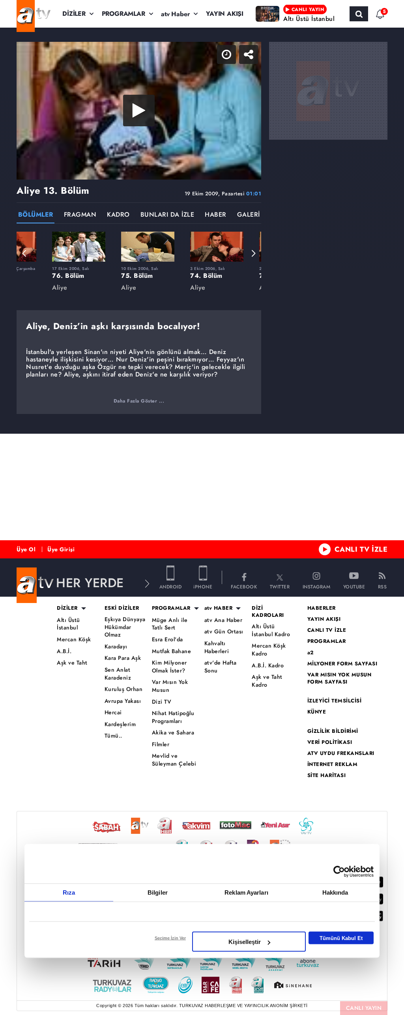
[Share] (391, 12)
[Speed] (369, 12)
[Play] (202, 507)
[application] (202, 507)
